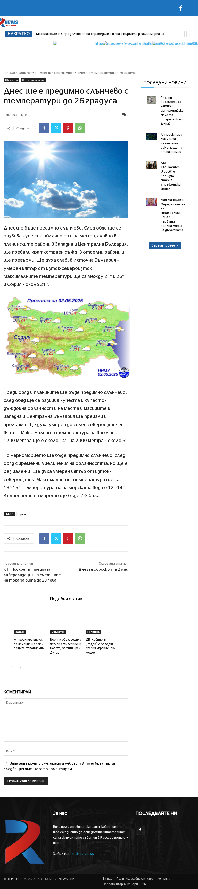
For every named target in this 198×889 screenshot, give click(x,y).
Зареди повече (163, 245)
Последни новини (33, 79)
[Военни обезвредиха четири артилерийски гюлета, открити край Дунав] (66, 623)
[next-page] (20, 667)
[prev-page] (12, 667)
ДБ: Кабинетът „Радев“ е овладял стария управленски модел (171, 175)
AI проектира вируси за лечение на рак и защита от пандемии (29, 644)
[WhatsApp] (80, 128)
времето (24, 514)
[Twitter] (56, 128)
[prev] (181, 34)
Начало (9, 72)
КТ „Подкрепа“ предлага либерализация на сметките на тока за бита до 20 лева (32, 575)
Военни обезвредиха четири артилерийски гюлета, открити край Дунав (172, 110)
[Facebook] (181, 9)
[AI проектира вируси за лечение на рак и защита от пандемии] (30, 623)
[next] (189, 34)
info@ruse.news (82, 854)
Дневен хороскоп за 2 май (103, 569)
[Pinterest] (68, 128)
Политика (93, 631)
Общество (27, 72)
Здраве (20, 631)
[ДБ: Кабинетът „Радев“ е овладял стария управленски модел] (102, 623)
